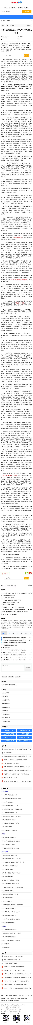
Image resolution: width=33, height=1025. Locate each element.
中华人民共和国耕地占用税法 (9, 908)
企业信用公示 (4, 1000)
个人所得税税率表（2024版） (11, 963)
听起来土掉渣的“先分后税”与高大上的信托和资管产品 (16, 774)
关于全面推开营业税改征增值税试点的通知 (12, 809)
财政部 (6, 995)
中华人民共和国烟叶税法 (7, 897)
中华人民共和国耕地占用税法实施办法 (11, 912)
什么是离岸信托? (6, 647)
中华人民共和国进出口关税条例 (9, 830)
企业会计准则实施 (6, 707)
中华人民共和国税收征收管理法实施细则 (11, 933)
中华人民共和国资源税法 (7, 876)
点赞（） (6, 573)
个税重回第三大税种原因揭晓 (9, 20)
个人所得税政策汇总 (8, 734)
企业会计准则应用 (6, 700)
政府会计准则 (5, 710)
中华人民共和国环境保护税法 (9, 915)
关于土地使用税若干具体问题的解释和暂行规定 (13, 862)
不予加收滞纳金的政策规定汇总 (9, 684)
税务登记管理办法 (6, 943)
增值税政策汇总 (8, 730)
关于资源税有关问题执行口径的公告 (10, 880)
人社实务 (18, 676)
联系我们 (17, 1005)
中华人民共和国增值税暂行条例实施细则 (11, 798)
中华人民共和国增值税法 (7, 802)
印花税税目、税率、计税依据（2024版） (13, 956)
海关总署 (30, 995)
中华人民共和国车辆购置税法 (9, 819)
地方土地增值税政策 (24, 741)
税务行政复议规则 (6, 947)
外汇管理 (12, 998)
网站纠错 (22, 1005)
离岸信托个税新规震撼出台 (10, 777)
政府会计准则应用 (6, 714)
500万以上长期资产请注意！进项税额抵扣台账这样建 (16, 981)
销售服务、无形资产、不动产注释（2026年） (14, 970)
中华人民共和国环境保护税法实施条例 (11, 919)
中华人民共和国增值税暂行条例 (9, 795)
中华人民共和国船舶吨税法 (8, 922)
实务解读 (7, 25)
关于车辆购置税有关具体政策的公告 (10, 823)
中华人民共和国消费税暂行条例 (9, 812)
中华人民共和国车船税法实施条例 (10, 894)
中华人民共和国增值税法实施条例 (10, 805)
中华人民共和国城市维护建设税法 (10, 865)
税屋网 (2, 1005)
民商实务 (11, 676)
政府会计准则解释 (6, 717)
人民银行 (3, 998)
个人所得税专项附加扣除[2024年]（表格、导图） (15, 984)
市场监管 (24, 995)
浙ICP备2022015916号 (20, 1013)
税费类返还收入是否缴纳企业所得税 (10, 602)
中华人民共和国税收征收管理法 (9, 929)
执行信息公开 (24, 998)
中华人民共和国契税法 (7, 901)
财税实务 (12, 25)
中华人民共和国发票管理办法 (9, 936)
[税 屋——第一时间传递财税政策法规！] (16, 3)
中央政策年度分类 (24, 734)
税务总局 (15, 995)
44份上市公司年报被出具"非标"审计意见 (11, 600)
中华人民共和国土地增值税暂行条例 (10, 883)
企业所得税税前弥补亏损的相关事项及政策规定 (12, 607)
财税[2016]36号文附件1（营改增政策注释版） (15, 966)
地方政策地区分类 (24, 737)
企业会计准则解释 (6, 703)
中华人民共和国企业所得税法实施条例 (11, 841)
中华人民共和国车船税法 (7, 890)
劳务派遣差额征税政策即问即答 (10, 645)
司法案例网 (16, 1000)
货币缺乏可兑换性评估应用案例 (11, 763)
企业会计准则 (5, 696)
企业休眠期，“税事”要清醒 (7, 598)
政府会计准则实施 (6, 721)
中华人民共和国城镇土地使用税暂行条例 (11, 858)
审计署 (7, 998)
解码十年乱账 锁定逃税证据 (8, 595)
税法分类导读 (8, 737)
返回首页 (29, 25)
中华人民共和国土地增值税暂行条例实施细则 (12, 887)
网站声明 (12, 1005)
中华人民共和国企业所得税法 (9, 837)
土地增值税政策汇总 (8, 741)
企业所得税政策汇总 (24, 730)
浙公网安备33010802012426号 (7, 1013)
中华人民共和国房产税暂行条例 (9, 855)
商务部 (10, 995)
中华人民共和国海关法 (7, 826)
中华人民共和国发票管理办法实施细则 (11, 940)
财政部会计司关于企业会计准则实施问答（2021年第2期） (15, 611)
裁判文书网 (10, 1000)
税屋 (3, 25)
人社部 (19, 995)
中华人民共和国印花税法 (7, 869)
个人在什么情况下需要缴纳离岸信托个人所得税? (15, 759)
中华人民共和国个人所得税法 (9, 844)
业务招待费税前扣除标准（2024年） (12, 959)
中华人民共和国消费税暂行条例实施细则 (11, 816)
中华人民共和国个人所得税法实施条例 (11, 848)
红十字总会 (17, 998)
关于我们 (7, 1005)
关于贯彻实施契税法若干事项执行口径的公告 (12, 904)
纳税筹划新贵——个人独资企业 (8, 614)
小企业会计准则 (5, 693)
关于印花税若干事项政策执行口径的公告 (11, 873)
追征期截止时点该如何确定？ (8, 604)
